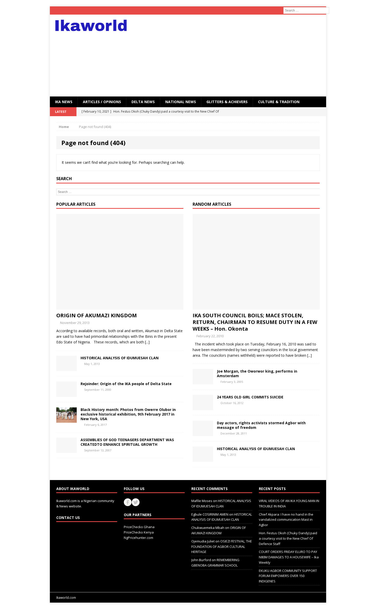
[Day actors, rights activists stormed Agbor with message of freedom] (203, 432)
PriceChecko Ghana (139, 527)
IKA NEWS (63, 101)
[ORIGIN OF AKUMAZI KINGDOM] (119, 306)
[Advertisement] (232, 55)
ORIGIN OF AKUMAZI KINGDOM (96, 315)
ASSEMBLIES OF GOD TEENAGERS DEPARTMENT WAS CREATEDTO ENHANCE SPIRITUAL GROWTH (127, 442)
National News (180, 101)
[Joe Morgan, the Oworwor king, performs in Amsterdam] (203, 381)
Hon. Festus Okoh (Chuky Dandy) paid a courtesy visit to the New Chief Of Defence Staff (288, 538)
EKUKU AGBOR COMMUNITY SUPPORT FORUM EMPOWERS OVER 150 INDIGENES (288, 576)
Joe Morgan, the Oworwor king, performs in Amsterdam (257, 373)
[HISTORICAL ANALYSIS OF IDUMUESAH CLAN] (66, 367)
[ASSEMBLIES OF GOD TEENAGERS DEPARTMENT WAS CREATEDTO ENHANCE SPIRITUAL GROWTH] (66, 450)
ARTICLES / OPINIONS (102, 101)
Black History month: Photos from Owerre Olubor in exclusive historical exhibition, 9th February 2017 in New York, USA (128, 414)
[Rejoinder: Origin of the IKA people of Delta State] (66, 393)
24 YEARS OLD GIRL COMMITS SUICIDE (250, 397)
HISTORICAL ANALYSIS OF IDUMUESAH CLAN (120, 357)
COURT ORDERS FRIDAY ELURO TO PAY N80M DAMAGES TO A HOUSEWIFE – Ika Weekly (289, 557)
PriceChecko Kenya (139, 532)
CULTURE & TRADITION (279, 101)
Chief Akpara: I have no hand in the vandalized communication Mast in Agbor (286, 519)
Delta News (143, 101)
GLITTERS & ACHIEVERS (227, 101)
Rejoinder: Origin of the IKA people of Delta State (126, 383)
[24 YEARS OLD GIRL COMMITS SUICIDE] (203, 407)
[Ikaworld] (93, 25)
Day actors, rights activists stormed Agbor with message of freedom (261, 425)
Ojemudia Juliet (203, 541)
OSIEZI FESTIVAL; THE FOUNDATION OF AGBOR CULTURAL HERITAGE (221, 546)
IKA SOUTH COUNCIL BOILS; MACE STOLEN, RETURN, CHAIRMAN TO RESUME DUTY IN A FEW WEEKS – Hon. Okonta (255, 322)
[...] (147, 342)
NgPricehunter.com (138, 537)
